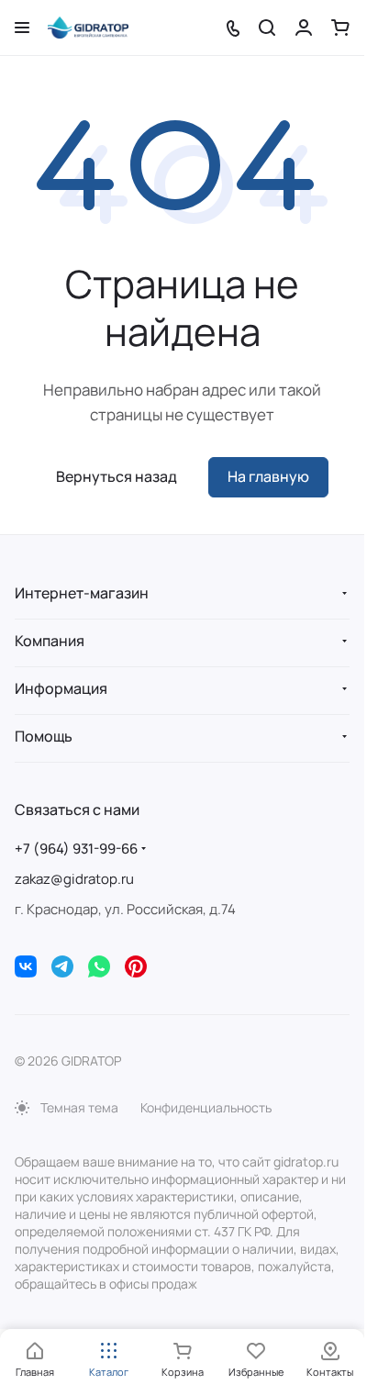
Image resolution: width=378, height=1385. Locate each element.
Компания (49, 641)
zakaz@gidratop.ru (74, 878)
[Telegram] (62, 966)
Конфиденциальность (206, 1107)
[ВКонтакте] (26, 966)
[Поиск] (267, 27)
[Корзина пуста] (340, 27)
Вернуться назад (116, 476)
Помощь (43, 736)
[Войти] (304, 27)
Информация (61, 688)
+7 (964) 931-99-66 (76, 848)
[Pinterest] (136, 966)
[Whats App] (99, 966)
